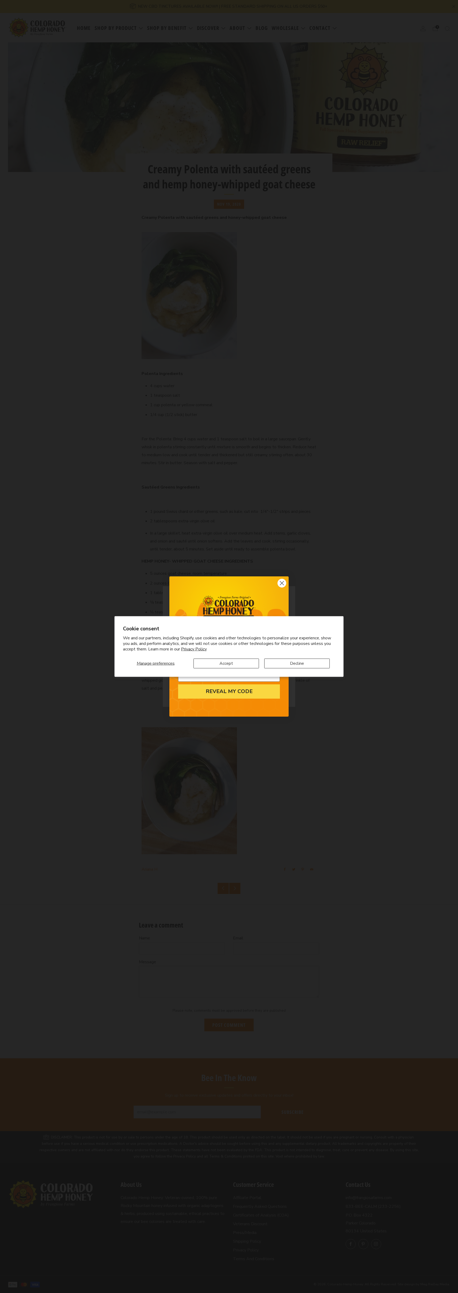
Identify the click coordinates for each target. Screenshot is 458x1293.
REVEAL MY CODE (229, 691)
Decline (297, 663)
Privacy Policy (194, 649)
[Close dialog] (282, 583)
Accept (226, 663)
